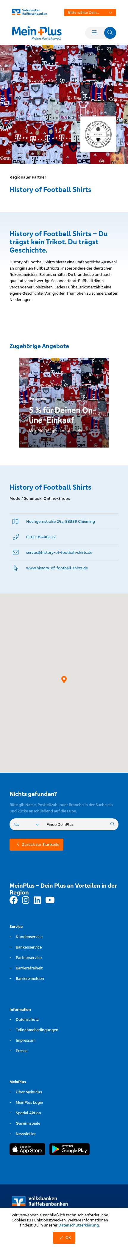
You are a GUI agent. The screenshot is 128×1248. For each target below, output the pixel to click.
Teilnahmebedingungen (37, 1029)
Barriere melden (30, 978)
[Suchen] (112, 824)
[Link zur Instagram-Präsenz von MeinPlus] (25, 900)
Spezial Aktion (28, 1112)
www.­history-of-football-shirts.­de (57, 568)
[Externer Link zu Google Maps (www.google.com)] (16, 521)
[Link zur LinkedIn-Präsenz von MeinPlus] (37, 900)
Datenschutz (27, 1019)
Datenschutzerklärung (78, 1225)
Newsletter (26, 1133)
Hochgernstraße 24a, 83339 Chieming (60, 521)
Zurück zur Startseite (40, 844)
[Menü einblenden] (94, 33)
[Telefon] (16, 537)
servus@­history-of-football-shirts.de (59, 552)
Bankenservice (29, 947)
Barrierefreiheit (29, 968)
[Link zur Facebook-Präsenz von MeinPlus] (14, 900)
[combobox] (90, 12)
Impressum (25, 1040)
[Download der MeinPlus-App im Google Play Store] (69, 1150)
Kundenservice (29, 936)
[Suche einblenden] (110, 33)
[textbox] (90, 12)
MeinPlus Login (29, 1102)
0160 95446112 (41, 537)
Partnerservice (29, 957)
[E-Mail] (16, 552)
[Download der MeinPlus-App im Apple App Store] (27, 1150)
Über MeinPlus (29, 1092)
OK (68, 1237)
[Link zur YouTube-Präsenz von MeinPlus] (50, 900)
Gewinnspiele (28, 1123)
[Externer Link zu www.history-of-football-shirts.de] (16, 568)
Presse (21, 1050)
